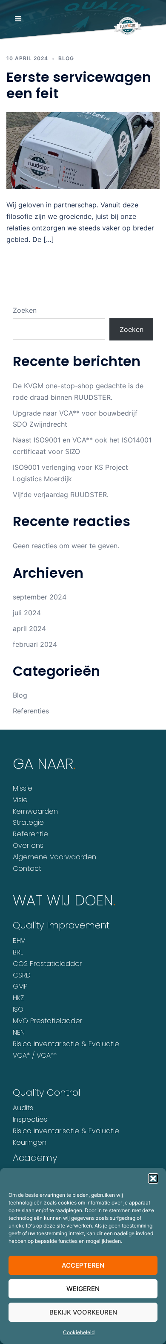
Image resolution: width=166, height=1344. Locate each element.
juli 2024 (27, 612)
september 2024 (39, 597)
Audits (23, 1108)
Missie (22, 788)
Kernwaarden (35, 811)
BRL (18, 952)
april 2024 (29, 628)
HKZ (18, 998)
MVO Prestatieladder (47, 1021)
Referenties (31, 711)
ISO (18, 1009)
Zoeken (25, 310)
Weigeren (83, 1289)
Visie (20, 800)
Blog (20, 695)
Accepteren (83, 1265)
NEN (19, 1032)
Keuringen (29, 1142)
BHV (19, 940)
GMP (20, 986)
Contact (27, 868)
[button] (153, 1178)
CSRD (22, 975)
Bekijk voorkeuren (83, 1312)
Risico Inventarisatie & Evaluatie (66, 1044)
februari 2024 (35, 644)
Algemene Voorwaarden (54, 857)
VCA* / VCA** (35, 1055)
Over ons (28, 845)
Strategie (28, 822)
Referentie (30, 834)
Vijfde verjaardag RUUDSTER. (61, 494)
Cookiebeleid (78, 1332)
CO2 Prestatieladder (47, 964)
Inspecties (30, 1119)
